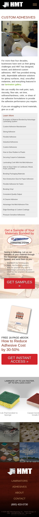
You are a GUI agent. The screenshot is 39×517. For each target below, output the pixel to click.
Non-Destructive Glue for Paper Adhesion (18, 179)
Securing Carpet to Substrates (14, 157)
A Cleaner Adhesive (10, 199)
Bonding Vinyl (8, 189)
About (19, 492)
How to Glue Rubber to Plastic (14, 152)
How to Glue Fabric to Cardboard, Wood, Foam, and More (18, 168)
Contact (19, 498)
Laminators (20, 480)
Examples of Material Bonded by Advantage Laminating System (19, 120)
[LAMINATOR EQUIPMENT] (10, 441)
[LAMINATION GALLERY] (10, 461)
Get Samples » (19, 284)
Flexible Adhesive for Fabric (13, 184)
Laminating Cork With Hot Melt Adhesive (18, 162)
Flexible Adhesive (9, 137)
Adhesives (19, 486)
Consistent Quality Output (12, 194)
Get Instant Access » (19, 359)
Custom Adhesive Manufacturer (14, 126)
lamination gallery (13, 84)
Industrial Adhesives (10, 142)
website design (13, 514)
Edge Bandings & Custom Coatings (16, 210)
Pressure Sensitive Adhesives (14, 215)
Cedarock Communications (22, 514)
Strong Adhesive (9, 132)
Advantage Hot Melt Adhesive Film (15, 204)
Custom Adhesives (10, 147)
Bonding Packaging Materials (14, 174)
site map (28, 513)
